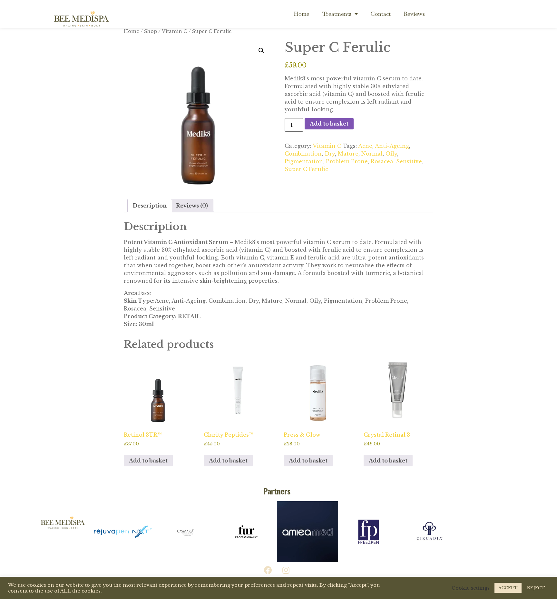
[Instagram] (286, 570)
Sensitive (409, 161)
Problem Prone (347, 161)
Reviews (414, 13)
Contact (381, 13)
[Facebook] (268, 570)
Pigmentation (304, 161)
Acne (365, 146)
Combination (303, 153)
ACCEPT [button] (508, 588)
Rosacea (382, 161)
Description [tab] (150, 205)
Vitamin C (174, 31)
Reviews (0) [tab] (192, 205)
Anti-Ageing (392, 146)
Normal (372, 153)
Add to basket (329, 123)
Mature (348, 153)
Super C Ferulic (306, 169)
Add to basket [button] (148, 460)
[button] (261, 50)
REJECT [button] (536, 588)
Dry (330, 153)
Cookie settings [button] (471, 588)
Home (301, 13)
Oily (391, 153)
